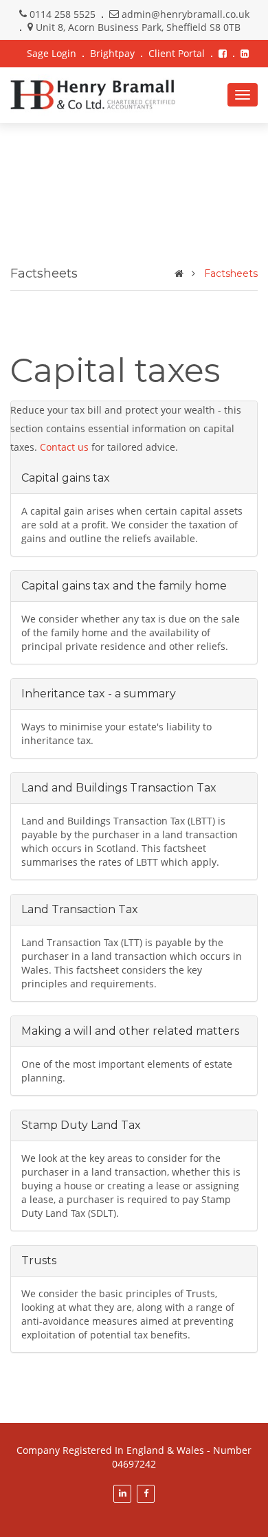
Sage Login (51, 53)
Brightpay (112, 53)
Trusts (38, 1260)
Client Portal (176, 53)
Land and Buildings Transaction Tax (118, 787)
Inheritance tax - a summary (98, 693)
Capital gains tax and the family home (124, 585)
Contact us (64, 446)
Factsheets (231, 273)
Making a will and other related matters (130, 1030)
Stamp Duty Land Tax (81, 1125)
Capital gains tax (65, 477)
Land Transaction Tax (79, 909)
